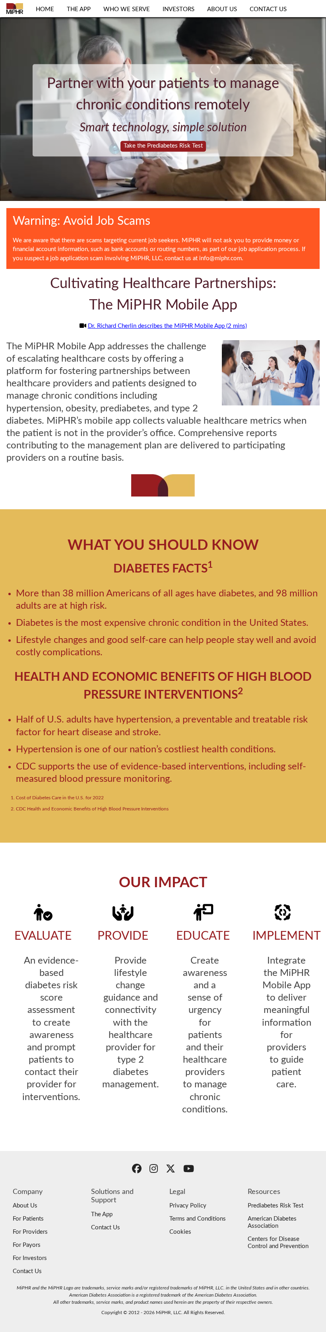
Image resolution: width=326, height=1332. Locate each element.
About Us (25, 1206)
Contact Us (27, 1271)
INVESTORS (178, 9)
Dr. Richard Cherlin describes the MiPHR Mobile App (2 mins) (167, 326)
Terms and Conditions (197, 1219)
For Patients (28, 1219)
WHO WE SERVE (126, 9)
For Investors (30, 1258)
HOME (45, 9)
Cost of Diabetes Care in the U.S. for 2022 (60, 797)
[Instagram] (153, 1170)
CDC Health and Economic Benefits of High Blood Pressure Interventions (92, 808)
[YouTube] (188, 1170)
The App (102, 1214)
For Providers (30, 1232)
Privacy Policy (187, 1206)
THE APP (79, 9)
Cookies (180, 1232)
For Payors (27, 1245)
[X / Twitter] (171, 1170)
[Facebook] (137, 1170)
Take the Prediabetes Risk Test (163, 146)
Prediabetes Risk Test (275, 1206)
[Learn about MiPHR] (14, 8)
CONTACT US (268, 9)
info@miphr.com (220, 258)
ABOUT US (222, 9)
